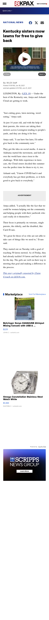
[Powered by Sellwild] (42, 447)
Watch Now (41, 4)
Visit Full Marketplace (37, 294)
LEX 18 (26, 93)
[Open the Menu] (4, 4)
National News (13, 22)
